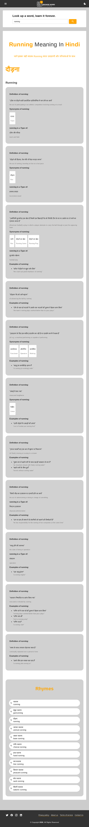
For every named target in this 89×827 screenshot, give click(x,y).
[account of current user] (5, 3)
